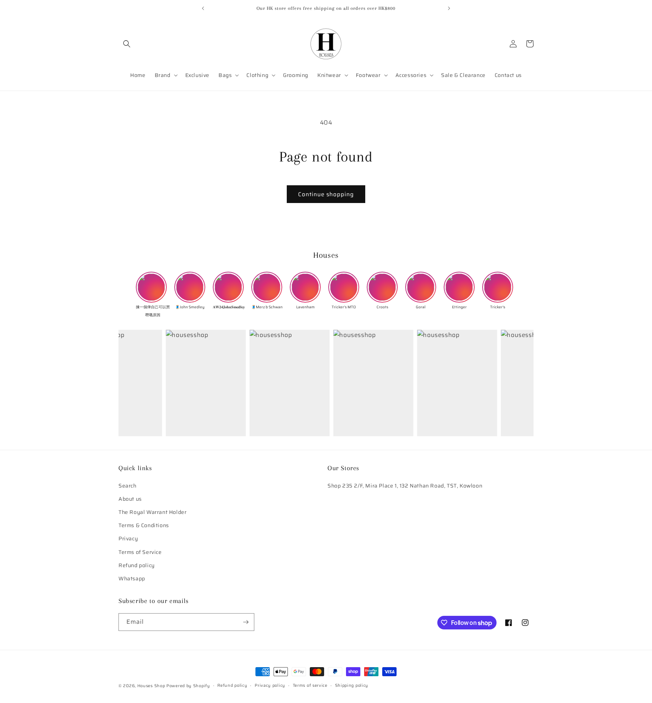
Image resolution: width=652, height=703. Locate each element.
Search (127, 485)
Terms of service (310, 685)
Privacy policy (270, 685)
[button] (126, 43)
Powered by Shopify (188, 686)
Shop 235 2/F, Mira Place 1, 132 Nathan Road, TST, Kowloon (405, 485)
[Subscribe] (245, 622)
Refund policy (136, 565)
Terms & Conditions (143, 525)
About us (130, 499)
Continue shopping (326, 194)
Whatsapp (131, 578)
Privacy (128, 539)
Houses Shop (151, 686)
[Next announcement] (449, 8)
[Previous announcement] (203, 8)
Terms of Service (140, 552)
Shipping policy (352, 685)
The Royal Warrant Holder (152, 512)
